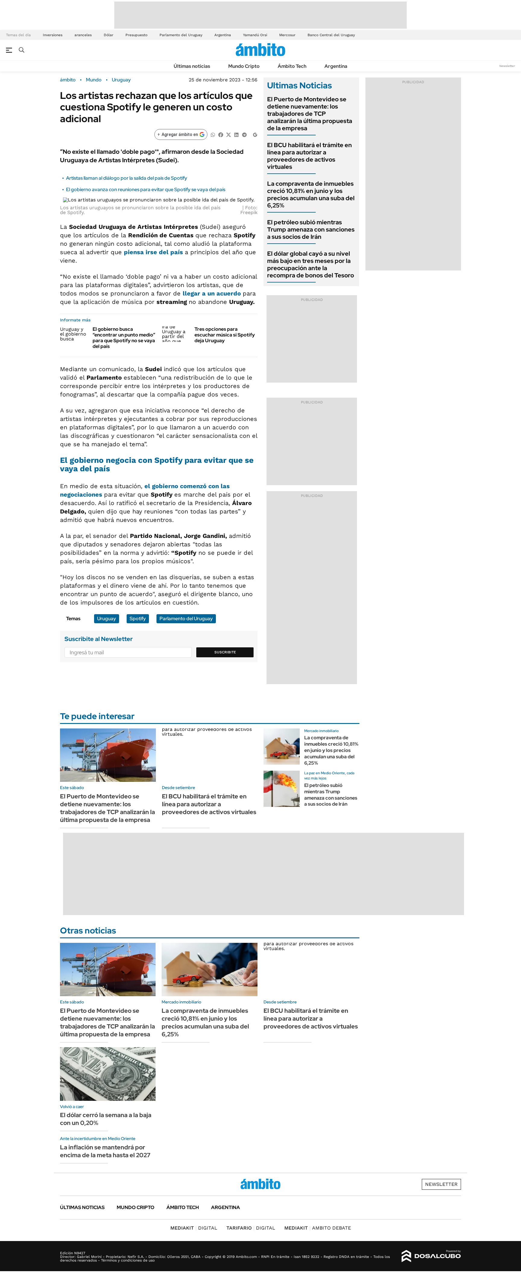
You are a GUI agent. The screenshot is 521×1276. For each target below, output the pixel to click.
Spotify (138, 618)
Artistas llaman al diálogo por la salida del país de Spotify (126, 178)
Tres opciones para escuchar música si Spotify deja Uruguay (224, 335)
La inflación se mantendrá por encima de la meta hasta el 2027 (105, 1151)
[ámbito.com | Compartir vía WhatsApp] (212, 134)
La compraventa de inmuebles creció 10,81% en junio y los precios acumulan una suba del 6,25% (311, 194)
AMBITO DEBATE (317, 1228)
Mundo (94, 79)
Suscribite (225, 652)
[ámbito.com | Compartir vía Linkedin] (236, 134)
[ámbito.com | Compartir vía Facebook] (220, 134)
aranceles (83, 35)
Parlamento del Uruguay (180, 35)
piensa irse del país (154, 252)
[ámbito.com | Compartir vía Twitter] (228, 134)
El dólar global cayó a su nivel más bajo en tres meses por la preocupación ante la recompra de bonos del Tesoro (310, 264)
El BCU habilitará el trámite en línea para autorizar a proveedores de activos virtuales (309, 156)
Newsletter (507, 66)
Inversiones (52, 35)
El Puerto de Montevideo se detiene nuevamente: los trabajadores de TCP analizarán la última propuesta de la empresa (309, 113)
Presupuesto (136, 35)
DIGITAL (193, 1228)
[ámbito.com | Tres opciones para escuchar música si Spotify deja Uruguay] (176, 334)
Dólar (108, 35)
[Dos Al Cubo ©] (431, 1256)
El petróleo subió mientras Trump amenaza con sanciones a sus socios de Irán (311, 229)
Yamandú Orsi (255, 35)
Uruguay (121, 79)
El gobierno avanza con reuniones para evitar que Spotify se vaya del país (145, 189)
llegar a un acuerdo (213, 293)
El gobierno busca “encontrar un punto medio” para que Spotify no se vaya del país (124, 338)
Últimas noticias (192, 66)
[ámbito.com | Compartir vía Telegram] (244, 134)
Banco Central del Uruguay (331, 35)
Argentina (222, 35)
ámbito (68, 79)
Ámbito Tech (292, 66)
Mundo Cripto (244, 66)
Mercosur (287, 35)
